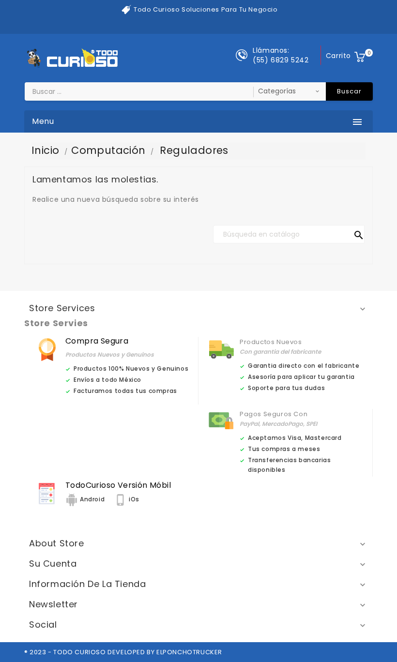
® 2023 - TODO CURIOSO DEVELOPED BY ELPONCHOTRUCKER (123, 652)
